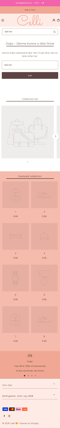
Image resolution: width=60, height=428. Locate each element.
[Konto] (54, 20)
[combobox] (30, 31)
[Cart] (58, 20)
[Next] (55, 136)
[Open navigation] (8, 20)
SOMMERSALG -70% (27, 3)
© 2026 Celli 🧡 (10, 423)
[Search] (54, 31)
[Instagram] (9, 416)
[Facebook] (4, 416)
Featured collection (30, 176)
